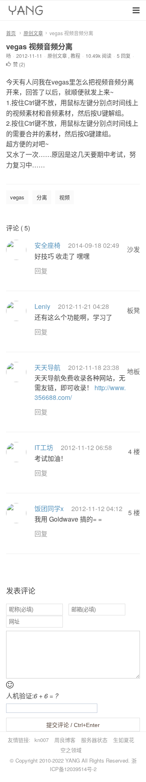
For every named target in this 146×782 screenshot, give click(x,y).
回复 (40, 270)
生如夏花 (123, 740)
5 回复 (124, 55)
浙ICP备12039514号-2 (93, 765)
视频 (64, 197)
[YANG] (26, 12)
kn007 (41, 740)
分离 (41, 197)
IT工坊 (43, 447)
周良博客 (64, 740)
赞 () (19, 64)
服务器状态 (94, 740)
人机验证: (32, 695)
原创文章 (33, 33)
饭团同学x (49, 508)
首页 (11, 33)
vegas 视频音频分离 (39, 46)
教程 (75, 55)
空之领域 (71, 750)
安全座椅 (47, 245)
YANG (72, 760)
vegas (17, 197)
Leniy (42, 306)
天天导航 (47, 367)
